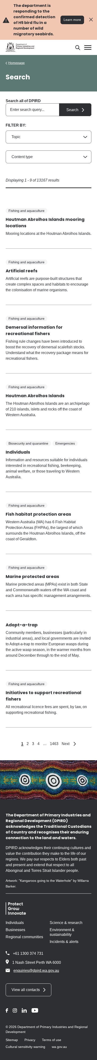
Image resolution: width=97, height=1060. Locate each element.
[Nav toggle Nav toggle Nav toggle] (87, 47)
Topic (16, 137)
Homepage (16, 63)
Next (69, 744)
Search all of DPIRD (23, 101)
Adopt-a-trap (22, 625)
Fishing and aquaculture (26, 211)
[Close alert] (91, 19)
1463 (54, 744)
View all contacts (26, 990)
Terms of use (51, 1040)
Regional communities (24, 937)
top (87, 1053)
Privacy (29, 1040)
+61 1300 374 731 (28, 953)
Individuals (18, 452)
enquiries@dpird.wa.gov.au (36, 971)
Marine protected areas (32, 576)
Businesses (15, 930)
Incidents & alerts (64, 942)
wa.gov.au (59, 1047)
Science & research (66, 923)
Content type (22, 157)
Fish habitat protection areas (38, 514)
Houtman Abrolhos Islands (35, 396)
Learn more (72, 20)
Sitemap (12, 1040)
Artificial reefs (21, 271)
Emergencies (65, 443)
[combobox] (48, 109)
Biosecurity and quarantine (28, 443)
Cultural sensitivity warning (25, 1047)
